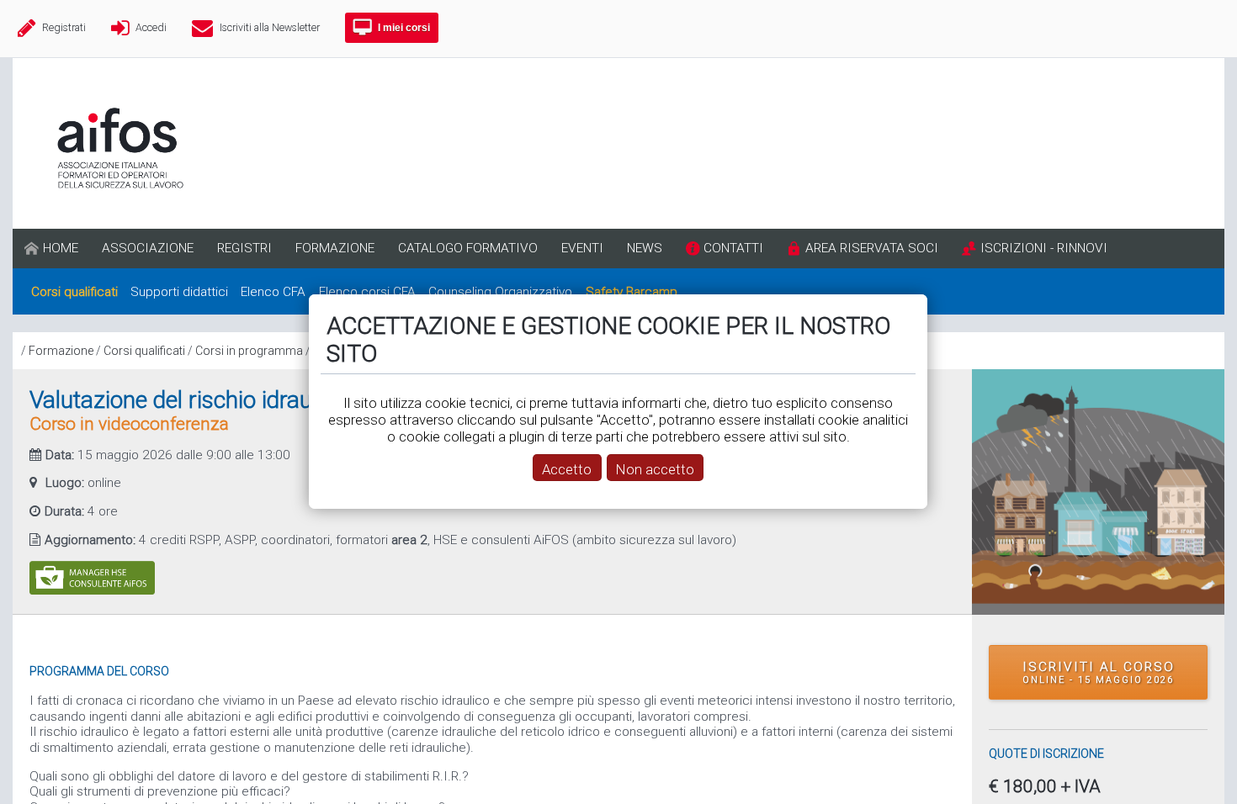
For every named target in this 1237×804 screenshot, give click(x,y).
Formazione (61, 350)
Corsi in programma (249, 350)
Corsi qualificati (144, 350)
